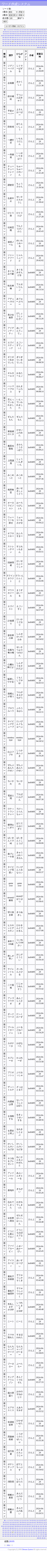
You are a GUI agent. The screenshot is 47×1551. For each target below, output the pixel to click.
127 (10, 39)
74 (37, 33)
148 (15, 41)
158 (39, 41)
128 (13, 39)
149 (17, 41)
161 (46, 41)
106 (6, 37)
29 (5, 31)
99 (34, 35)
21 (35, 29)
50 (41, 31)
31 (8, 31)
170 (22, 43)
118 (34, 37)
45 (32, 31)
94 (25, 35)
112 (20, 37)
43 (29, 31)
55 (5, 33)
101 (39, 35)
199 (46, 45)
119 (36, 37)
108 (10, 37)
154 (29, 41)
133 (24, 39)
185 (13, 45)
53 (46, 31)
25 (42, 29)
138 (36, 39)
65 (22, 33)
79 (46, 33)
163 (6, 43)
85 (10, 35)
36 (17, 31)
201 (40, 47)
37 (18, 31)
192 (29, 45)
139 (39, 39)
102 (41, 35)
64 (20, 33)
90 (19, 35)
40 (24, 31)
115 (27, 37)
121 (41, 37)
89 (17, 35)
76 (41, 33)
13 (22, 29)
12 (20, 29)
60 (13, 33)
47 (35, 31)
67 (25, 33)
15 (25, 29)
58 (10, 33)
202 (43, 47)
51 (42, 31)
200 (38, 47)
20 (34, 29)
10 (17, 29)
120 (39, 37)
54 (3, 33)
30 (7, 31)
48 (37, 31)
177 (39, 43)
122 (43, 37)
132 (22, 39)
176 (36, 43)
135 (29, 39)
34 (13, 31)
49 (39, 31)
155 (32, 41)
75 (39, 33)
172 (27, 43)
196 (39, 45)
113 (22, 37)
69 (29, 33)
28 (3, 31)
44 (30, 31)
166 (13, 43)
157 (36, 41)
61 (15, 33)
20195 (11, 1541)
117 (32, 37)
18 (30, 29)
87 (13, 35)
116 (29, 37)
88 (15, 35)
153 (27, 41)
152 (24, 41)
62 (17, 33)
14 (24, 29)
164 (8, 43)
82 (5, 35)
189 (22, 45)
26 (44, 29)
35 (15, 31)
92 (22, 35)
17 (29, 29)
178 (41, 43)
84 (8, 35)
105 (3, 37)
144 (6, 41)
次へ (45, 47)
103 (43, 35)
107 (8, 37)
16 (27, 29)
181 (3, 45)
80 (2, 35)
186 (15, 45)
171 (24, 43)
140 (41, 39)
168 (17, 43)
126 (8, 39)
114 (24, 37)
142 (46, 39)
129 (15, 39)
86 (12, 35)
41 (25, 31)
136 (32, 39)
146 (10, 41)
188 (20, 45)
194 (34, 45)
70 (30, 33)
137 (34, 39)
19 (32, 29)
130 (17, 39)
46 (34, 31)
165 (10, 43)
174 (32, 43)
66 (24, 33)
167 (15, 43)
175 (34, 43)
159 (41, 41)
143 (3, 41)
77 (42, 33)
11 (18, 29)
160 (43, 41)
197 (41, 45)
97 (30, 35)
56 (7, 33)
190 (24, 45)
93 (24, 35)
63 (18, 33)
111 (17, 37)
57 (8, 33)
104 (46, 35)
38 (20, 31)
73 (35, 33)
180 (46, 43)
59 (12, 33)
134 (27, 39)
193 (32, 45)
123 (46, 37)
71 (32, 33)
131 (20, 39)
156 (34, 41)
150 (20, 41)
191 (27, 45)
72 (34, 33)
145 (8, 41)
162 (3, 43)
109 (13, 37)
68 (27, 33)
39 (22, 31)
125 (6, 39)
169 (20, 43)
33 (12, 31)
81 (3, 35)
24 (41, 29)
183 (8, 45)
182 (6, 45)
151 (22, 41)
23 (39, 29)
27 (46, 29)
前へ (5, 29)
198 (43, 45)
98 (32, 35)
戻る (8, 1545)
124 (3, 39)
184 (10, 45)
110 (15, 37)
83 (7, 35)
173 (29, 43)
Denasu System (27, 1549)
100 (36, 35)
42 (27, 31)
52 (44, 31)
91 (20, 35)
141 (43, 39)
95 (27, 35)
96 (29, 35)
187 (17, 45)
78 (44, 33)
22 (37, 29)
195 (36, 45)
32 (10, 31)
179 (43, 43)
